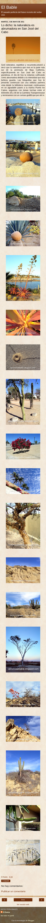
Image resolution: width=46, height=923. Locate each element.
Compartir (5, 881)
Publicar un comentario (13, 891)
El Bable (9, 7)
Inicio (23, 900)
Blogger (31, 921)
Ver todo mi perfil (7, 916)
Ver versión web (23, 904)
